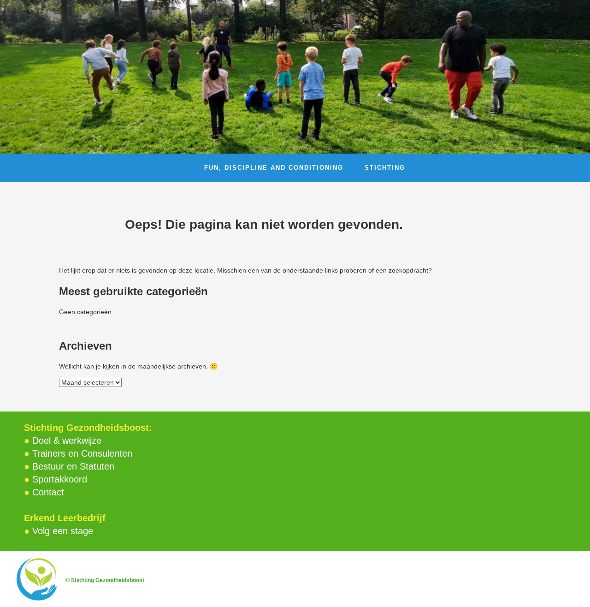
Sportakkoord (59, 479)
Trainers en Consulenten (82, 453)
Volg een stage (62, 531)
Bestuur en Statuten (73, 466)
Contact (48, 492)
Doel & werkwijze (66, 440)
